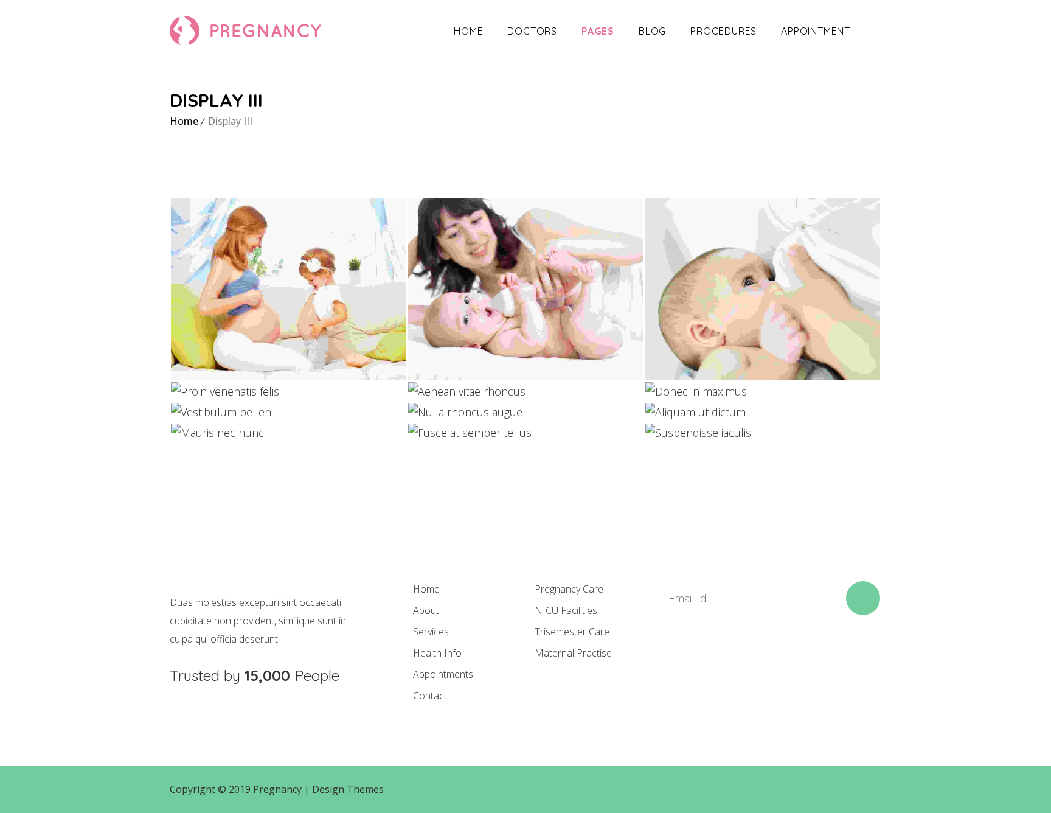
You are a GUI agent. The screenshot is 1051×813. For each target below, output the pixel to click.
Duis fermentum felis (525, 283)
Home (468, 31)
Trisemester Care (572, 631)
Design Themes (348, 789)
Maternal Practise (573, 653)
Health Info (437, 653)
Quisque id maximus (762, 283)
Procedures (723, 31)
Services (431, 631)
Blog (652, 31)
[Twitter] (713, 659)
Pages (597, 31)
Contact (430, 695)
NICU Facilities (566, 610)
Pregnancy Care (569, 589)
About (426, 610)
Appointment (815, 31)
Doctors (532, 31)
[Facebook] (671, 659)
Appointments (443, 674)
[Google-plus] (754, 659)
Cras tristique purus (288, 283)
